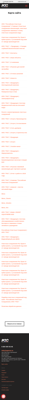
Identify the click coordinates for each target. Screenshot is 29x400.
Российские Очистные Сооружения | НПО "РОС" (14, 231)
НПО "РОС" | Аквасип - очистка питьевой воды (12, 188)
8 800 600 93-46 (22, 1)
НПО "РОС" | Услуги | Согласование (14, 123)
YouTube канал (5, 387)
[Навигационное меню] (26, 6)
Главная (3, 370)
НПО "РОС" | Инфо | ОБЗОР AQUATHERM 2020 (11, 213)
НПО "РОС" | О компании (10, 62)
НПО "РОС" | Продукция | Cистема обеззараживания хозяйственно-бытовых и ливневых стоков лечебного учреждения (13, 222)
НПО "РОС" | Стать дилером (11, 128)
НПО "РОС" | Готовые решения (12, 73)
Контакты (4, 379)
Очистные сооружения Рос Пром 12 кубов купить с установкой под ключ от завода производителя (14, 264)
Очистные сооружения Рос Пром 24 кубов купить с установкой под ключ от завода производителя (14, 291)
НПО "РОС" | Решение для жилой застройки (13, 68)
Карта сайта (5, 364)
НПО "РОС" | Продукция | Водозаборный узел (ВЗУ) (10, 238)
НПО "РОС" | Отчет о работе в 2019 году (14, 174)
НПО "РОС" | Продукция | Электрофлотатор (10, 97)
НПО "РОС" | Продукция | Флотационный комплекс (10, 84)
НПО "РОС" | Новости (9, 78)
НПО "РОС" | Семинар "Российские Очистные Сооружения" (14, 181)
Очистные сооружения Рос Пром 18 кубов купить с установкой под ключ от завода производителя (14, 282)
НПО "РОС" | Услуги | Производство (14, 119)
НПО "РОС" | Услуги (8, 142)
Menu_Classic (6, 198)
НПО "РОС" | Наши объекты (11, 57)
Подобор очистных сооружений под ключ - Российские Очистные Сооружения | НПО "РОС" (14, 300)
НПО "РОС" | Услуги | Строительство (14, 132)
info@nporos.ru (7, 350)
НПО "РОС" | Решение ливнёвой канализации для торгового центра (14, 168)
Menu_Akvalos (6, 203)
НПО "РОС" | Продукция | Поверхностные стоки (10, 91)
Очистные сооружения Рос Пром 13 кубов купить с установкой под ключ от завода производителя (14, 273)
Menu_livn (5, 207)
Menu (3, 194)
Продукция (4, 372)
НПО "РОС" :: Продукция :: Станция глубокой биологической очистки (14, 47)
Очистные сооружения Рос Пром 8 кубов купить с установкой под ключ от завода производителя (14, 246)
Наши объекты (5, 377)
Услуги (3, 374)
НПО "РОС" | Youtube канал (11, 146)
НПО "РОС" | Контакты (9, 53)
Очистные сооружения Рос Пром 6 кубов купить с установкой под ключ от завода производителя (14, 40)
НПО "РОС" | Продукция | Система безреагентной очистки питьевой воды (13, 105)
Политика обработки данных (11, 306)
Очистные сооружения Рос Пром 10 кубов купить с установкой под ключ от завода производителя (14, 255)
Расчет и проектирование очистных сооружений (14, 113)
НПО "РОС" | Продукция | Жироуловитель (10, 152)
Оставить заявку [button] (5, 390)
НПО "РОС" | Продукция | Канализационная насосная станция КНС (14, 160)
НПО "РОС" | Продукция (10, 137)
